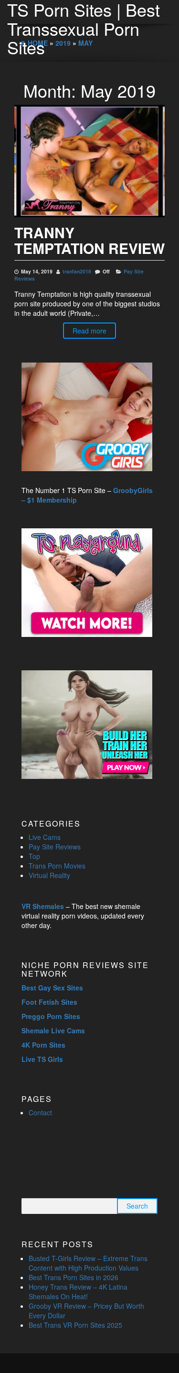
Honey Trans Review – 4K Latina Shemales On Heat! (78, 1291)
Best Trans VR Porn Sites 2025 (75, 1325)
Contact (40, 1112)
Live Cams (45, 837)
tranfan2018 (77, 271)
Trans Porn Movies (57, 865)
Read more (89, 330)
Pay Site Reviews (55, 846)
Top (34, 856)
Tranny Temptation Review (89, 240)
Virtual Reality (49, 875)
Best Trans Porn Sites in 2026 (73, 1277)
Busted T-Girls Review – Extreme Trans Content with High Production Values (88, 1262)
